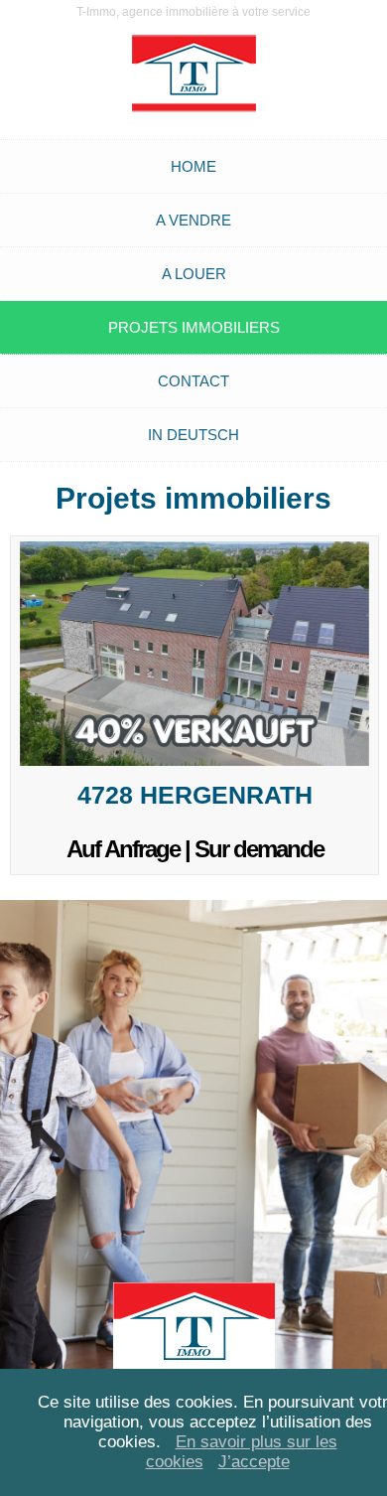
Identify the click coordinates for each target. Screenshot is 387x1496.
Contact (193, 381)
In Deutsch (193, 434)
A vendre (193, 220)
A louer (194, 273)
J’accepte (254, 1461)
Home (193, 166)
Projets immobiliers (194, 327)
